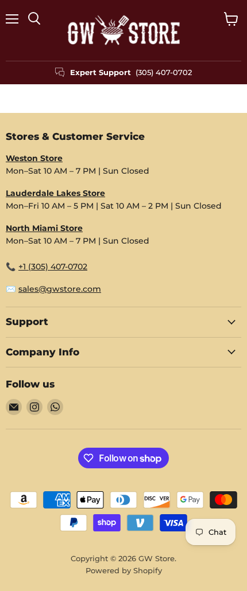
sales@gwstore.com (59, 289)
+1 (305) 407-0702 (52, 266)
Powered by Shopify (124, 570)
